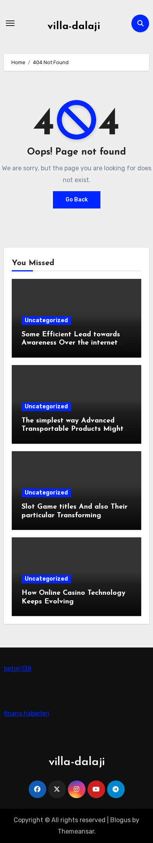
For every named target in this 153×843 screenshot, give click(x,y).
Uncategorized (46, 320)
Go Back (77, 199)
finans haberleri (26, 713)
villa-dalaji (73, 26)
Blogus (120, 820)
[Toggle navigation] (10, 23)
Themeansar (76, 831)
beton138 (17, 668)
